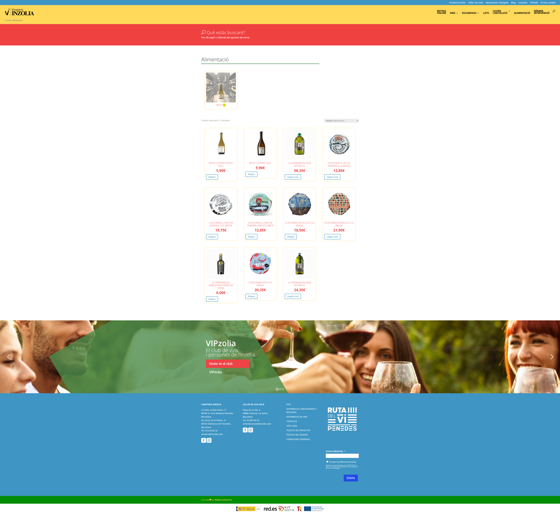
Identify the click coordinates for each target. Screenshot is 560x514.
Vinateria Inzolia (457, 3)
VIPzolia (534, 3)
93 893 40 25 (253, 420)
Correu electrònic (335, 451)
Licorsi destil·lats (500, 12)
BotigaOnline (441, 12)
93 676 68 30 (211, 430)
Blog (513, 3)
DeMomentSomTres (223, 500)
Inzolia (8, 20)
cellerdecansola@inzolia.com (257, 423)
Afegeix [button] (212, 177)
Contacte (522, 3)
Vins (452, 13)
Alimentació (522, 13)
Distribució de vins (296, 416)
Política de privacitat (298, 430)
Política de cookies (297, 434)
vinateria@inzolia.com (212, 434)
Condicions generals (298, 439)
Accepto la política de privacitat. (342, 462)
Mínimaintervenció (542, 12)
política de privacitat (339, 467)
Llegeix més (293, 177)
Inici (288, 404)
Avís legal (291, 425)
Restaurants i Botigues (497, 3)
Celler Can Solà (475, 3)
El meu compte (548, 3)
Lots (486, 13)
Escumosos (469, 13)
